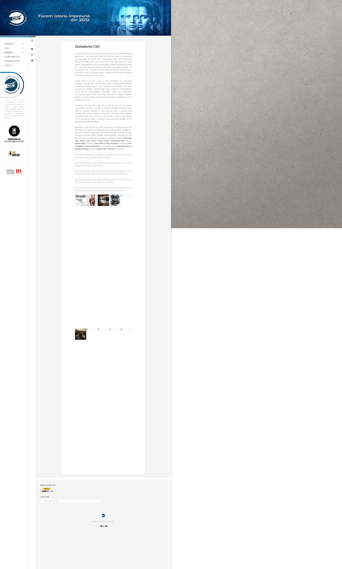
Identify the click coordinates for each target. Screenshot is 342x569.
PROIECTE (8, 52)
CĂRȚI (6, 48)
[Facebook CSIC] (32, 49)
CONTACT (8, 65)
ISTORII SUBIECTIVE (12, 57)
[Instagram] (32, 54)
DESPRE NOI (9, 44)
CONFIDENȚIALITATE (12, 61)
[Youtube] (32, 60)
